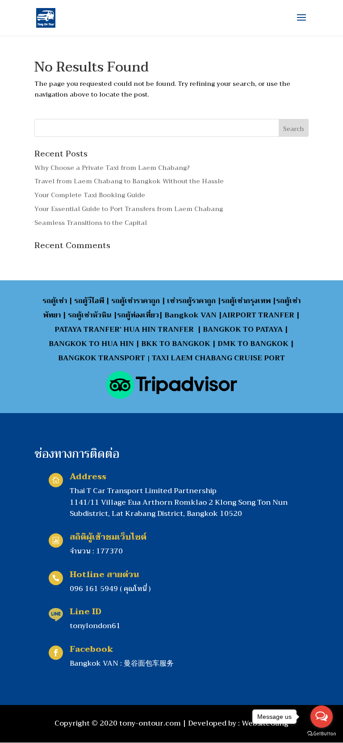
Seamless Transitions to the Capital (90, 222)
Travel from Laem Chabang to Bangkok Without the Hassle (129, 181)
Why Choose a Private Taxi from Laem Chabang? (112, 167)
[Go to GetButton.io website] (321, 734)
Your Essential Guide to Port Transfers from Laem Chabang (128, 208)
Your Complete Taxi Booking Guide (89, 195)
